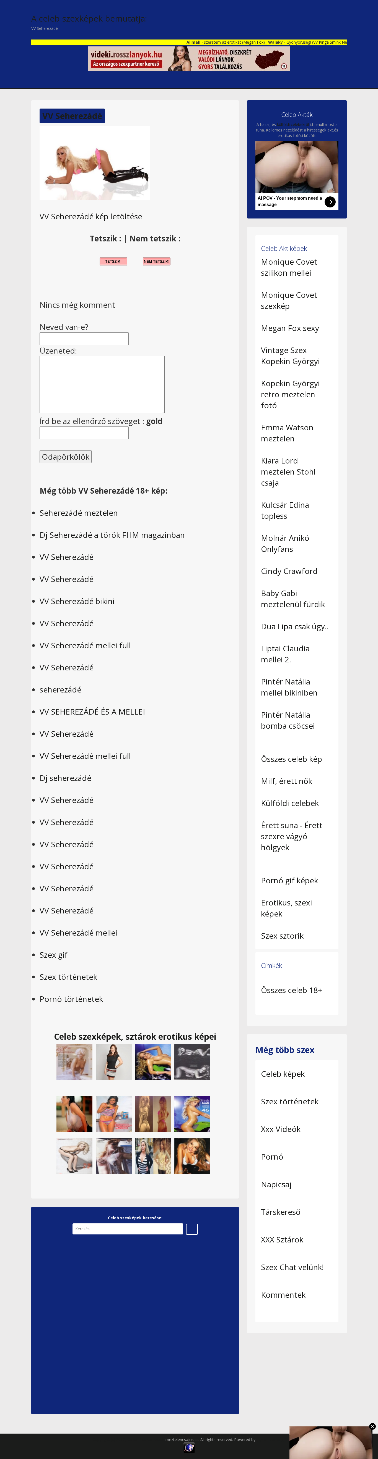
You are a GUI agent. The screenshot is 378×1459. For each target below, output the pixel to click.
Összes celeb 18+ (291, 990)
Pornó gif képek (289, 880)
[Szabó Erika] (114, 1113)
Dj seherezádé (65, 778)
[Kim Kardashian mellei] (74, 1113)
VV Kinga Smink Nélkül (312, 42)
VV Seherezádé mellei (78, 932)
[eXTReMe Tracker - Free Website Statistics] (189, 1447)
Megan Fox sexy (290, 328)
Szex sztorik (282, 935)
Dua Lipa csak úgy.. (295, 626)
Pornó (272, 1156)
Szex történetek (68, 976)
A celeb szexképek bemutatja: (89, 18)
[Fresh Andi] (153, 1061)
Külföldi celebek (290, 803)
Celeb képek (283, 1073)
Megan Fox (232, 42)
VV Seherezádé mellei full (85, 645)
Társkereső (281, 1212)
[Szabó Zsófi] (74, 1155)
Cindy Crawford (289, 571)
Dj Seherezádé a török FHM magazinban (112, 535)
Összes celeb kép (291, 759)
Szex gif (54, 954)
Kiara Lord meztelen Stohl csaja (288, 471)
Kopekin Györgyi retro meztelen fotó (290, 394)
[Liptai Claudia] (114, 1155)
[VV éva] (153, 1155)
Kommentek (283, 1294)
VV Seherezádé (72, 116)
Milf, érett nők (286, 781)
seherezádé (60, 689)
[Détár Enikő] (74, 1061)
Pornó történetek (71, 999)
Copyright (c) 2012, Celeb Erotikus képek (128, 1439)
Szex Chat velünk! (292, 1267)
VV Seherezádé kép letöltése (91, 216)
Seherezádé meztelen (79, 512)
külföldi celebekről (293, 124)
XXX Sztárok (282, 1239)
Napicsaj (276, 1184)
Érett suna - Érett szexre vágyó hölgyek (291, 836)
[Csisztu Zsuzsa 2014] (114, 1061)
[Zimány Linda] (192, 1061)
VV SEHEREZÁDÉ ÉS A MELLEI (92, 711)
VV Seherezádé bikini (77, 601)
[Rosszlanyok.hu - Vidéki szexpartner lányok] (189, 58)
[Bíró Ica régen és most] (153, 1113)
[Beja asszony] (192, 1155)
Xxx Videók (281, 1129)
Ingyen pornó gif (271, 1439)
